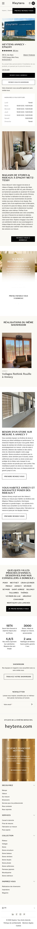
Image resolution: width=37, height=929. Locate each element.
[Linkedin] (12, 914)
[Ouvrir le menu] (3, 3)
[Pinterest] (24, 914)
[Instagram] (20, 914)
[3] (23, 37)
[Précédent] (6, 37)
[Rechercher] (32, 704)
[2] (20, 37)
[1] (17, 37)
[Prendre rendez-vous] (33, 3)
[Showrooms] (29, 3)
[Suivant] (11, 37)
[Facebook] (16, 914)
